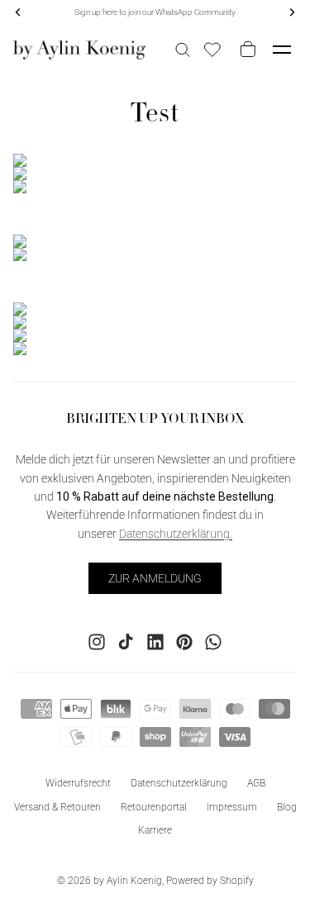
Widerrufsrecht (78, 782)
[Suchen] (183, 49)
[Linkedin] (155, 641)
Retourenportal (154, 806)
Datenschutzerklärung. (175, 532)
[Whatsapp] (213, 641)
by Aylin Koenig (127, 880)
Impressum (232, 806)
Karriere (155, 830)
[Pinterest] (184, 641)
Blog (287, 806)
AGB (256, 782)
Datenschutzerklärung (179, 782)
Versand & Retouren (57, 806)
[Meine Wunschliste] (212, 49)
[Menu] (282, 49)
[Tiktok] (126, 641)
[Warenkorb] (244, 49)
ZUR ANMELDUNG (155, 578)
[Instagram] (97, 641)
